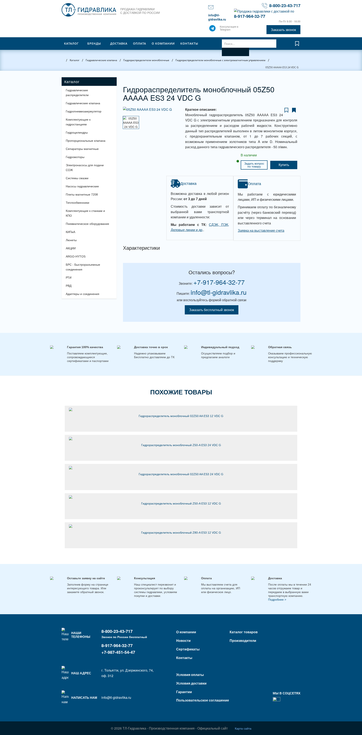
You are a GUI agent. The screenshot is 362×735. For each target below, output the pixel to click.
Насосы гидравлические (82, 186)
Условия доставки (191, 683)
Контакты (189, 43)
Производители (243, 640)
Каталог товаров (244, 631)
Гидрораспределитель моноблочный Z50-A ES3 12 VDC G (181, 503)
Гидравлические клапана (83, 103)
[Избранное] (297, 45)
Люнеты (71, 240)
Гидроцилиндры (77, 132)
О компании (163, 43)
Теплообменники (77, 202)
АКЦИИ (71, 248)
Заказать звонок (283, 29)
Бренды (94, 43)
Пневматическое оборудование (87, 223)
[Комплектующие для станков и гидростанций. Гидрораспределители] (89, 10)
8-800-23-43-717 (284, 5)
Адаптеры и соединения (82, 294)
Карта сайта (243, 728)
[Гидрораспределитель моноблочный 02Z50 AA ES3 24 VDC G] (181, 467)
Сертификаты (188, 649)
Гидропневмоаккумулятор (83, 111)
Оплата (139, 43)
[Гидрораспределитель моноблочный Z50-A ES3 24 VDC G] (181, 438)
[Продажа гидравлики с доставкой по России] (212, 29)
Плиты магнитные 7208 (82, 194)
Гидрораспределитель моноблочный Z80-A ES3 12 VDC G (181, 532)
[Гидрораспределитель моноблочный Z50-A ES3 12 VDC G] (181, 497)
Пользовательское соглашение (202, 700)
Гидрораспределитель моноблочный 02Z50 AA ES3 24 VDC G (181, 474)
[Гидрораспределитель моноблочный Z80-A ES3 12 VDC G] (181, 526)
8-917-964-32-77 (249, 16)
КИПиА (70, 232)
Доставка (118, 43)
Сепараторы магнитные (82, 149)
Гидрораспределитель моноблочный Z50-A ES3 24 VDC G (181, 445)
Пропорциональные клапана (85, 140)
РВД (68, 285)
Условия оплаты (190, 674)
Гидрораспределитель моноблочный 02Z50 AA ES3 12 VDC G (181, 416)
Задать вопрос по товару (254, 165)
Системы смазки (77, 178)
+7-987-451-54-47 (118, 652)
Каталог (71, 43)
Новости (183, 640)
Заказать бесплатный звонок (211, 309)
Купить (284, 165)
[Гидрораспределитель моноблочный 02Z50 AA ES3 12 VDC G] (181, 409)
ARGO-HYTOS (75, 256)
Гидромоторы (75, 157)
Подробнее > (277, 599)
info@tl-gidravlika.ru (217, 17)
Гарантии (184, 691)
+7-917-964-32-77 (219, 282)
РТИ (68, 277)
